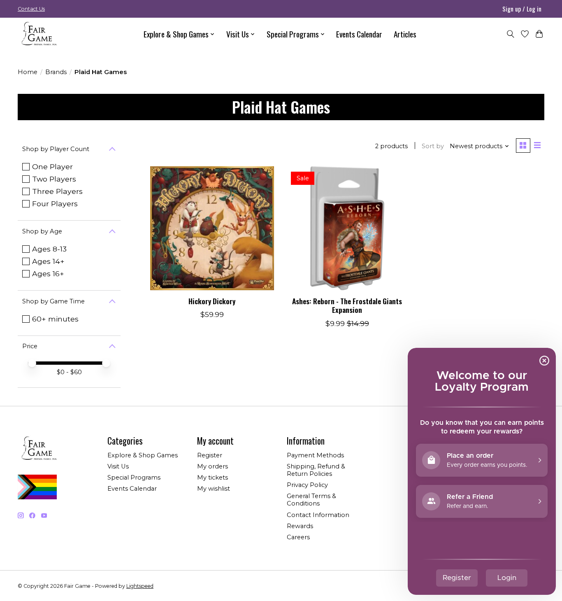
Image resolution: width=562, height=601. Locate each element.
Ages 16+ (48, 273)
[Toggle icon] (510, 34)
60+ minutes (55, 318)
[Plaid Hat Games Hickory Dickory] (212, 228)
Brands (56, 72)
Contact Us (31, 9)
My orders (212, 466)
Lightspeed (139, 586)
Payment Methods (315, 455)
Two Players (54, 179)
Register (209, 455)
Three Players (57, 191)
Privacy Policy (307, 485)
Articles (405, 34)
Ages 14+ (48, 261)
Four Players (55, 203)
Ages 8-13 (49, 249)
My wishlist (213, 488)
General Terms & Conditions (311, 499)
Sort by (433, 146)
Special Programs (133, 477)
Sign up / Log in (521, 8)
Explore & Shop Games (142, 455)
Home (27, 72)
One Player (52, 166)
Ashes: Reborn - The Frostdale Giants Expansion (347, 305)
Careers (298, 537)
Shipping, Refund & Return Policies (316, 470)
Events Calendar (359, 34)
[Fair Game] (38, 34)
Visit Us (118, 466)
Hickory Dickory (211, 301)
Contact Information (318, 515)
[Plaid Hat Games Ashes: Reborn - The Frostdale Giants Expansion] (347, 228)
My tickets (212, 477)
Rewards (300, 526)
